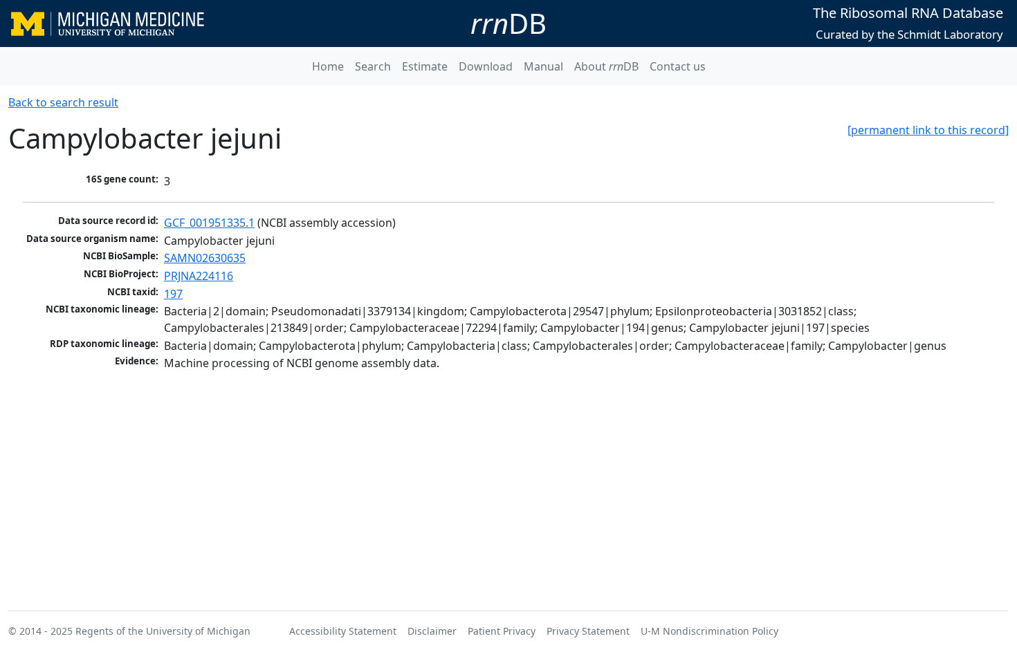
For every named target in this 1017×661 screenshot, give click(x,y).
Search (373, 66)
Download (486, 66)
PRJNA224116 (198, 275)
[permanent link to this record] (928, 130)
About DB (606, 66)
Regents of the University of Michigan (162, 630)
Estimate (425, 66)
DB (508, 23)
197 (173, 293)
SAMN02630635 (205, 258)
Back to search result (63, 102)
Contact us (678, 66)
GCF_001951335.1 (209, 222)
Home (328, 66)
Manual (543, 66)
